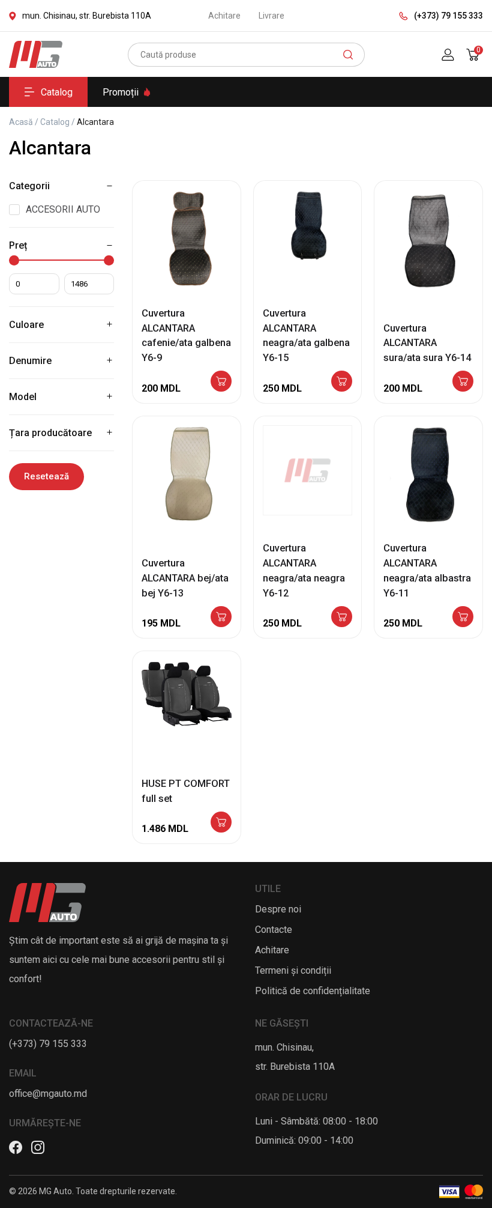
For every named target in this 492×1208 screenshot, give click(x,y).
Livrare (271, 15)
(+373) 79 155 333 (448, 15)
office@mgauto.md (48, 1093)
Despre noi (278, 909)
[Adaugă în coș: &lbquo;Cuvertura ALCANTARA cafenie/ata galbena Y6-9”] (221, 382)
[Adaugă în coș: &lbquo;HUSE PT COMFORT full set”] (221, 823)
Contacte (273, 929)
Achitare (224, 15)
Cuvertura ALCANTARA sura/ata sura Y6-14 (427, 343)
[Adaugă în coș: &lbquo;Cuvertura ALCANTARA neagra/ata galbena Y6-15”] (341, 382)
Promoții (121, 92)
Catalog (57, 92)
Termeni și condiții (293, 970)
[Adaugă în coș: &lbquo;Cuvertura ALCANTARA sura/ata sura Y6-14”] (462, 382)
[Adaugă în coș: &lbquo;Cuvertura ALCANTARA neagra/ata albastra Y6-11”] (462, 618)
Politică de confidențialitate (312, 991)
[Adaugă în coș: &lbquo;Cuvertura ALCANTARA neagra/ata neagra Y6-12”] (341, 618)
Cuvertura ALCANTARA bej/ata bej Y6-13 (185, 578)
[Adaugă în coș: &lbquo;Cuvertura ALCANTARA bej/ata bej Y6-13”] (221, 618)
